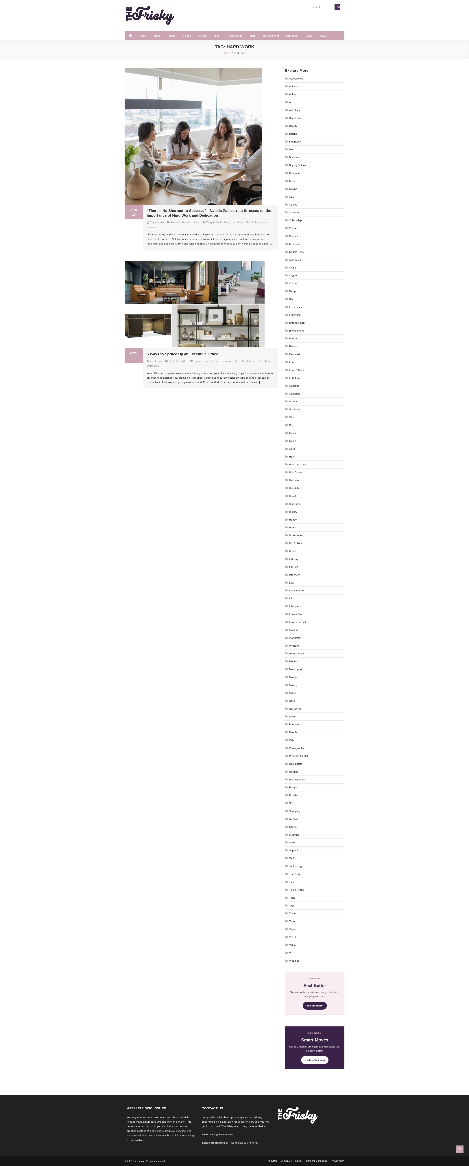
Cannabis (294, 173)
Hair (291, 456)
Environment (296, 330)
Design (293, 291)
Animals (293, 86)
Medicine (294, 645)
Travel (323, 35)
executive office (230, 361)
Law (291, 582)
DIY (291, 299)
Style (252, 35)
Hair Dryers (295, 472)
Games (293, 401)
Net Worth (295, 708)
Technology (295, 866)
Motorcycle (295, 669)
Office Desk (153, 365)
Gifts (291, 417)
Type (292, 921)
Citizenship (295, 220)
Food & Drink (296, 370)
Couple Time (296, 251)
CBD (291, 196)
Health (171, 35)
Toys (291, 905)
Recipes (293, 771)
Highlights (294, 503)
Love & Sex (295, 614)
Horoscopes (296, 535)
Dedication (221, 222)
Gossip (293, 433)
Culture (293, 283)
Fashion (293, 346)
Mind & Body (296, 653)
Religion (293, 787)
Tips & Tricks (296, 889)
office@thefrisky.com (221, 1134)
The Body (294, 874)
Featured (294, 354)
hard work (237, 222)
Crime (292, 267)
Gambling (294, 393)
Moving (293, 685)
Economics (295, 307)
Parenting (291, 35)
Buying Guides (297, 165)
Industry (293, 559)
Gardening (295, 409)
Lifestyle (294, 606)
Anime (292, 94)
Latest (298, 1161)
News (157, 35)
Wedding (294, 960)
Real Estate (295, 763)
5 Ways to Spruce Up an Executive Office (182, 354)
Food (292, 362)
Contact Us (286, 1161)
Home (143, 35)
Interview (294, 574)
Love (216, 35)
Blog (291, 149)
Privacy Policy (337, 1161)
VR (291, 952)
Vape (292, 929)
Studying (294, 834)
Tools (292, 897)
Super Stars (296, 850)
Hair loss (294, 480)
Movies (202, 35)
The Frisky (156, 361)
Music (292, 692)
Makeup (293, 629)
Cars (292, 180)
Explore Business (315, 1060)
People (186, 222)
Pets (291, 740)
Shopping (294, 811)
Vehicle (293, 937)
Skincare (294, 818)
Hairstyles (294, 488)
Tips (291, 881)
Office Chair (264, 361)
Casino (293, 188)
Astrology (294, 110)
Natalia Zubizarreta (257, 222)
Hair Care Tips (297, 464)
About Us (272, 1161)
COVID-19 (295, 259)
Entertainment (271, 35)
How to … (294, 551)
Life (291, 598)
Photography (296, 748)
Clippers (294, 228)
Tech (292, 858)
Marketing (295, 637)
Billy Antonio (157, 222)
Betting (293, 133)
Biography (295, 141)
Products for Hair (299, 755)
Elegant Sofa (210, 361)
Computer (295, 244)
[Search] (337, 7)
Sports (293, 826)
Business (294, 157)
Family (293, 338)
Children (294, 212)
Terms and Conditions (316, 1161)
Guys (292, 448)
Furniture (294, 377)
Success (151, 227)
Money (293, 661)
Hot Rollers (295, 543)
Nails (292, 700)
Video (292, 944)
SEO (291, 803)
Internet (293, 566)
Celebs (187, 35)
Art (290, 102)
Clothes (293, 236)
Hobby (293, 519)
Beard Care (295, 117)
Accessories (296, 78)
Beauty (293, 125)
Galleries (294, 385)
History (293, 511)
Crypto (293, 275)
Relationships (234, 35)
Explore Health (314, 1005)
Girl (291, 425)
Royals (309, 35)
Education (295, 314)
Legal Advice (296, 590)
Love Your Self (297, 622)
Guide (292, 440)
